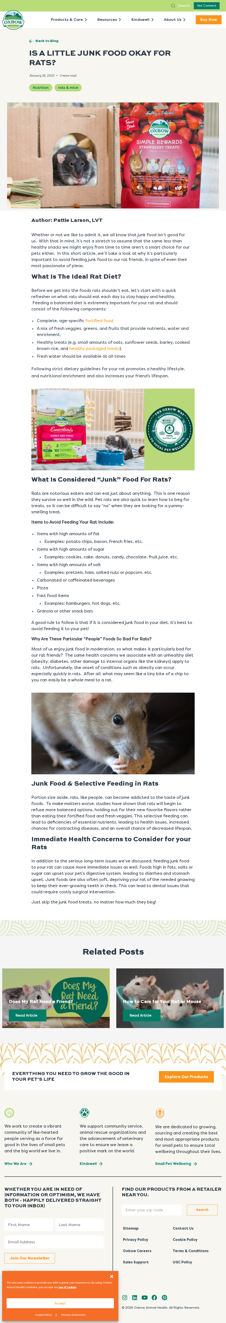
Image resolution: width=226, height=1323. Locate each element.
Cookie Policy (43, 1314)
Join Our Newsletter (29, 1258)
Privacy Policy (135, 1240)
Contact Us (183, 1228)
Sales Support (136, 1262)
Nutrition (41, 87)
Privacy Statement (73, 1314)
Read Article (26, 1015)
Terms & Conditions (191, 1251)
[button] (111, 1276)
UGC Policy (182, 1262)
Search (183, 6)
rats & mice (68, 87)
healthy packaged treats (94, 348)
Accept (60, 1303)
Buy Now (208, 19)
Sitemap (131, 1228)
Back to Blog (47, 41)
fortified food (99, 320)
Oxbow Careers (137, 1251)
